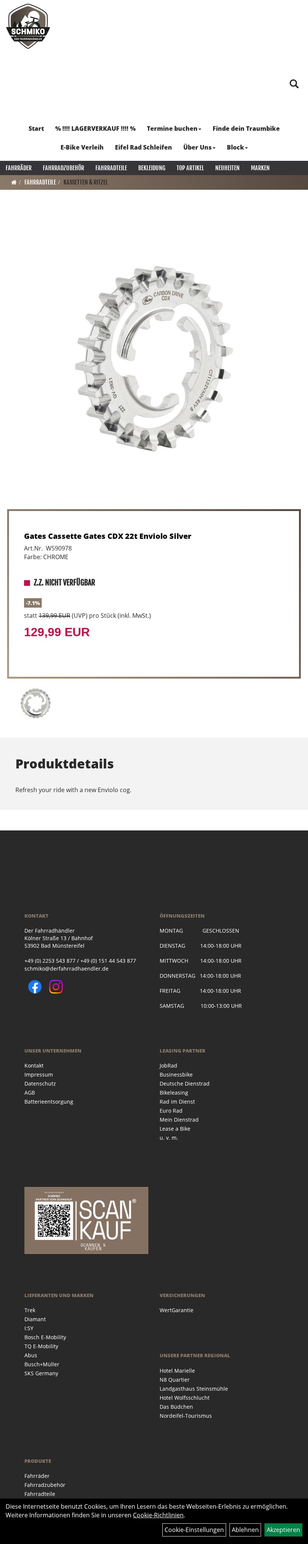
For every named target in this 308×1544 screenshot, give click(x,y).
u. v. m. (169, 1137)
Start (36, 128)
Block (235, 147)
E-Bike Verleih (82, 147)
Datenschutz (40, 1083)
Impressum (38, 1074)
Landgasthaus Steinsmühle (194, 1388)
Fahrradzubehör (63, 168)
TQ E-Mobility (41, 1346)
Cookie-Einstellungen (194, 1530)
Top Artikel (190, 168)
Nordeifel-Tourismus (186, 1415)
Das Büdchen (176, 1406)
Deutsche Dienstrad (185, 1083)
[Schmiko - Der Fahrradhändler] (28, 26)
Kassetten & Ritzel (85, 182)
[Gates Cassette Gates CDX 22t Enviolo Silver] (154, 359)
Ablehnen (245, 1530)
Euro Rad (171, 1110)
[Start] (14, 182)
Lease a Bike (175, 1128)
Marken (260, 168)
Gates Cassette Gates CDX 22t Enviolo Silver (107, 536)
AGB (29, 1092)
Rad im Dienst (177, 1101)
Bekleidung (151, 168)
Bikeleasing (174, 1092)
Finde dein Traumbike (246, 128)
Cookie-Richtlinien (158, 1515)
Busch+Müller (41, 1364)
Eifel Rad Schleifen (143, 147)
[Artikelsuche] (294, 84)
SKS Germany (41, 1373)
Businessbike (176, 1074)
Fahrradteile (111, 168)
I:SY (28, 1328)
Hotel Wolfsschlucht (185, 1397)
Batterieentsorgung (48, 1101)
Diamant (35, 1319)
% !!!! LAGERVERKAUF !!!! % (95, 128)
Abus (30, 1355)
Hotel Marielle (177, 1370)
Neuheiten (227, 168)
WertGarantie (176, 1310)
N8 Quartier (175, 1379)
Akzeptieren (283, 1530)
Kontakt (34, 1065)
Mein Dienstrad (179, 1119)
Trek (29, 1310)
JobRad (168, 1065)
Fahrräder (19, 168)
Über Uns (197, 147)
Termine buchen (172, 128)
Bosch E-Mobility (45, 1337)
